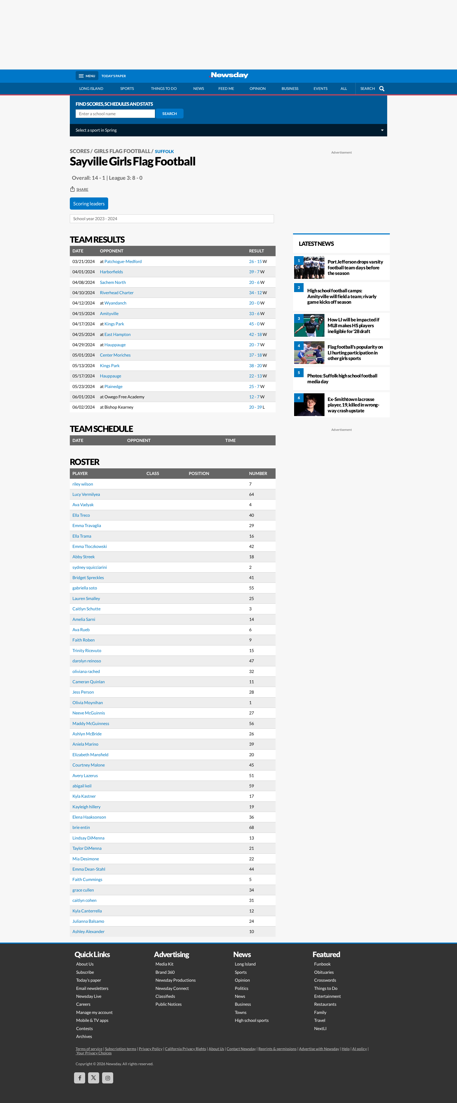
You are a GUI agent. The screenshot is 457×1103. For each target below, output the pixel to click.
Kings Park (114, 323)
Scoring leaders (89, 203)
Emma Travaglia (86, 525)
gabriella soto (84, 587)
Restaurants (325, 1004)
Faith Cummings (87, 879)
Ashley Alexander (88, 931)
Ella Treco (81, 515)
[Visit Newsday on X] (93, 1077)
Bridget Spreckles (88, 577)
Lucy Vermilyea (86, 494)
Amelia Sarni (83, 619)
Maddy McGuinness (90, 723)
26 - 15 (256, 261)
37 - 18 (256, 354)
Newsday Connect (172, 988)
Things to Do (325, 988)
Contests (84, 1028)
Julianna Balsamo (88, 921)
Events (320, 88)
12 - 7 (254, 396)
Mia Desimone (85, 858)
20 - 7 (254, 344)
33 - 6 (254, 313)
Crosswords (325, 979)
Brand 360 (165, 972)
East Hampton (117, 334)
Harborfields (111, 271)
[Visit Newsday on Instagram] (107, 1077)
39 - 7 (254, 271)
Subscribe (85, 972)
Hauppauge (115, 344)
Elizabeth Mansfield (90, 754)
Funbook (322, 963)
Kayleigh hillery (86, 806)
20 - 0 (254, 302)
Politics (241, 988)
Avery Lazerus (85, 775)
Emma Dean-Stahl (88, 868)
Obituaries (324, 972)
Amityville (109, 313)
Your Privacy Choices (94, 1053)
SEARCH (367, 88)
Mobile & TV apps (92, 1020)
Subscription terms (120, 1048)
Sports (127, 88)
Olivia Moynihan (87, 702)
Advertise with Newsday (319, 1048)
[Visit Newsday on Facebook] (79, 1077)
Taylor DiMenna (87, 848)
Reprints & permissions (277, 1048)
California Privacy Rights (185, 1048)
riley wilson (82, 483)
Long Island (91, 88)
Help (346, 1048)
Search (169, 113)
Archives (84, 1036)
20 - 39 (256, 406)
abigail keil (82, 785)
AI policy (359, 1048)
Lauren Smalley (86, 598)
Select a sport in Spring (96, 129)
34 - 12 (256, 292)
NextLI (320, 1028)
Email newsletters (92, 988)
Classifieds (165, 996)
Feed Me (226, 88)
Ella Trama (81, 535)
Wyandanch (115, 302)
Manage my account (94, 1012)
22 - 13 (256, 375)
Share (82, 189)
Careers (83, 1004)
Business (290, 88)
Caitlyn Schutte (86, 608)
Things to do (164, 88)
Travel (319, 1020)
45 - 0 (254, 323)
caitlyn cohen (84, 900)
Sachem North (113, 282)
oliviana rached (86, 671)
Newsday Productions (176, 979)
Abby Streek (83, 556)
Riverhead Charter (117, 292)
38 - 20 (256, 365)
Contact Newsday (241, 1048)
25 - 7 (254, 386)
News (198, 88)
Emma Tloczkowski (89, 546)
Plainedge (113, 386)
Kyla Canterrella (87, 910)
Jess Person (83, 691)
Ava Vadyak (83, 504)
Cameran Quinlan (88, 681)
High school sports (252, 1020)
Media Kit (164, 963)
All (344, 88)
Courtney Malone (88, 764)
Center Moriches (115, 354)
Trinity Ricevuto (86, 650)
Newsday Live (88, 996)
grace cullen (83, 889)
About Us (85, 963)
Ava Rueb (81, 629)
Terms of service (89, 1048)
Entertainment (327, 996)
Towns (240, 1012)
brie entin (81, 827)
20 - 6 (254, 282)
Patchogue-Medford (123, 261)
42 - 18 (256, 334)
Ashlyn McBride (87, 733)
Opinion (258, 88)
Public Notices (169, 1004)
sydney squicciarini (89, 567)
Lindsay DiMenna (88, 837)
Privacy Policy (150, 1048)
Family (320, 1012)
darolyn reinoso (86, 660)
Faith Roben (83, 639)
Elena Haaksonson (89, 816)
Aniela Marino (85, 743)
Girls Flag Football (122, 151)
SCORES (80, 151)
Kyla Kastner (84, 796)
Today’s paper (88, 979)
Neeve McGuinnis (88, 712)
